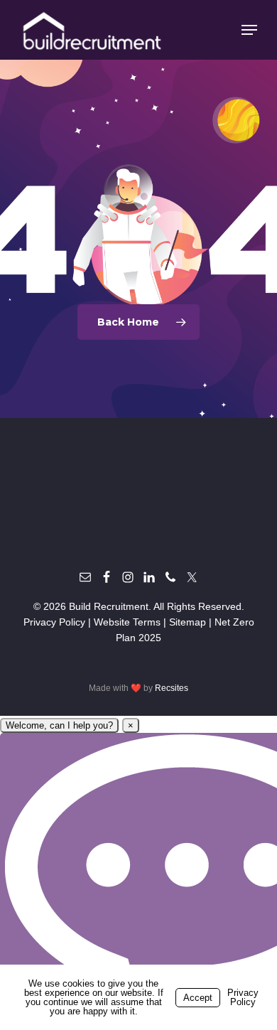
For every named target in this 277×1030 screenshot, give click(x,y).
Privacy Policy (54, 622)
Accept (197, 997)
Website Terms (127, 622)
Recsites (171, 688)
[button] (249, 30)
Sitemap (187, 622)
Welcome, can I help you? (59, 725)
